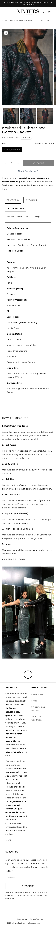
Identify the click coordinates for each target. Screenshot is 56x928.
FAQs (37, 217)
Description (13, 200)
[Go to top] (28, 674)
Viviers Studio (18, 923)
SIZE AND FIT (31, 200)
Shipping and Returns (38, 708)
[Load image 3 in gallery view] (45, 116)
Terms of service (36, 919)
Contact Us (37, 695)
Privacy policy (21, 919)
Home (5, 21)
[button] (5, 12)
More (8, 840)
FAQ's (34, 701)
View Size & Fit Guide (44, 143)
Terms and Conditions (37, 718)
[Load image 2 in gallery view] (28, 116)
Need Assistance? (28, 171)
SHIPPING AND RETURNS (18, 217)
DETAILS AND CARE (15, 209)
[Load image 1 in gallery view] (11, 116)
